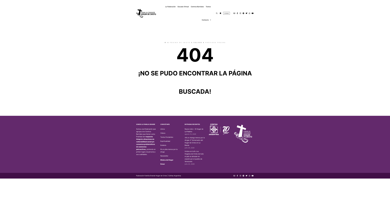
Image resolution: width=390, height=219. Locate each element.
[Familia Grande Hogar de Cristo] (146, 13)
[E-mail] (234, 13)
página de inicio (180, 42)
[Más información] (220, 13)
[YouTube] (252, 13)
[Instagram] (240, 13)
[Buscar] (217, 13)
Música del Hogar (166, 160)
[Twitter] (246, 13)
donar (226, 13)
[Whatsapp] (249, 13)
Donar (162, 164)
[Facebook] (237, 13)
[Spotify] (243, 13)
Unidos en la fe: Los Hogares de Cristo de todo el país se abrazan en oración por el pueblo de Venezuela (194, 156)
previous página (215, 42)
